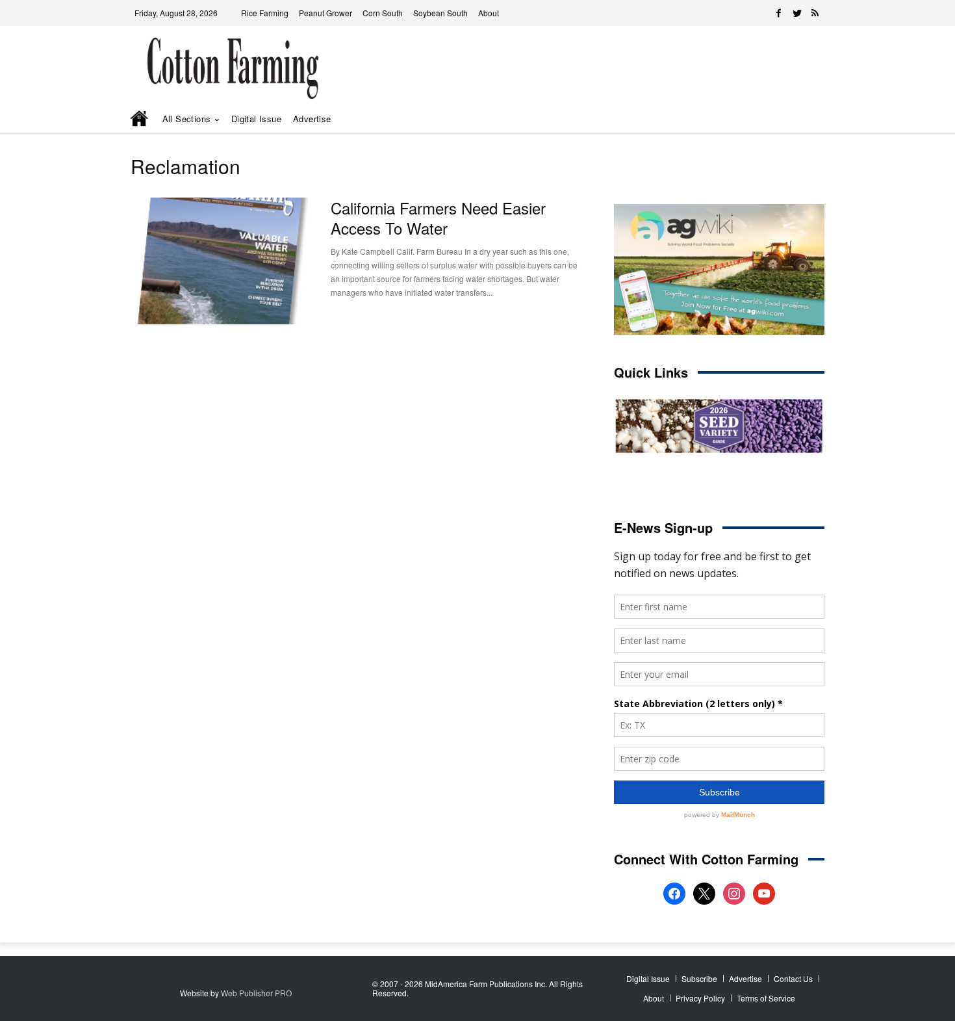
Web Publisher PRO (256, 992)
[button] (795, 119)
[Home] (140, 119)
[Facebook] (779, 13)
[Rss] (815, 13)
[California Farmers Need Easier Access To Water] (221, 261)
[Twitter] (797, 13)
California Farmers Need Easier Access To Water (438, 217)
